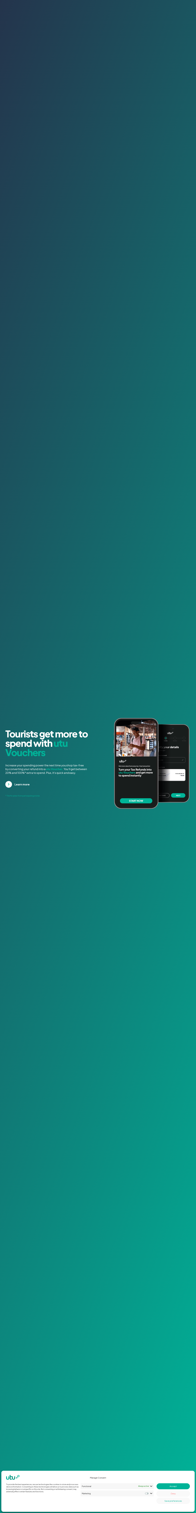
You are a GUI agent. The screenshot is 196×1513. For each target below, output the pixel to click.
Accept (173, 1486)
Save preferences (173, 1501)
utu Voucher (54, 769)
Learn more (22, 784)
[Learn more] (10, 784)
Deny (173, 1493)
